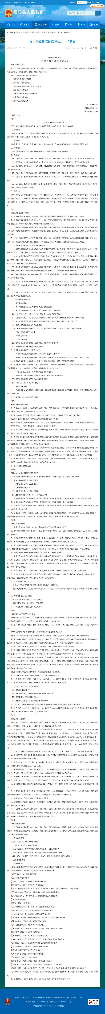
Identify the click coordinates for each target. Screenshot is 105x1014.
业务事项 (66, 32)
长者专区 (83, 2)
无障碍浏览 (72, 2)
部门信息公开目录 (38, 32)
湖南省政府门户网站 (11, 2)
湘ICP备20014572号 (74, 998)
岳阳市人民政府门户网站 (27, 2)
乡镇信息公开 (51, 32)
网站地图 (60, 1006)
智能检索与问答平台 (93, 2)
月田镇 (59, 32)
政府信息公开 (26, 32)
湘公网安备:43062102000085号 (59, 1002)
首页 (18, 32)
